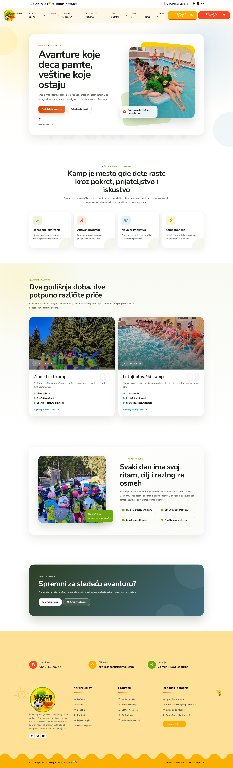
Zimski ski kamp (51, 602)
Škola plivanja (128, 715)
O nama (147, 15)
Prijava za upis (83, 720)
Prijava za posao (84, 725)
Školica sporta (32, 15)
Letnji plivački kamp (78, 602)
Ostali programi (115, 15)
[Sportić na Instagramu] (37, 736)
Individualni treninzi (131, 720)
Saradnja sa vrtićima (91, 15)
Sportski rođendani (67, 15)
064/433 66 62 (40, 4)
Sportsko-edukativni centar (179, 715)
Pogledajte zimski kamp (45, 409)
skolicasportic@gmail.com (64, 4)
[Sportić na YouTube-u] (43, 736)
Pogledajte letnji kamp (133, 409)
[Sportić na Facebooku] (31, 736)
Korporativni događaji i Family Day (182, 704)
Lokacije (134, 15)
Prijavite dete (173, 724)
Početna (18, 15)
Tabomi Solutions (65, 762)
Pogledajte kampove (50, 109)
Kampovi (52, 15)
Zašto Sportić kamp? (79, 109)
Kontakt (160, 15)
